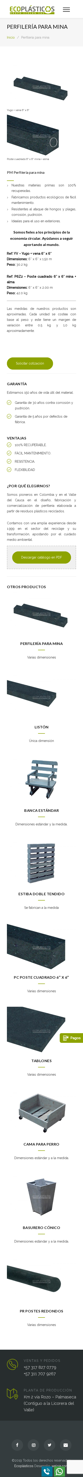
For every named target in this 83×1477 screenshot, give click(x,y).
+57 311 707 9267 (40, 1373)
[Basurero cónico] (41, 1197)
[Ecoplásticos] (36, 9)
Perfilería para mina (41, 643)
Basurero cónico (41, 1227)
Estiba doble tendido (41, 894)
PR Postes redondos (41, 1311)
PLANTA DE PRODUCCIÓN (48, 1390)
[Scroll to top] (75, 1469)
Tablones (41, 1060)
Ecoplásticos (23, 1466)
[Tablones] (41, 1030)
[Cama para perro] (41, 1113)
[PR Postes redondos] (41, 1280)
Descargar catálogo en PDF (41, 557)
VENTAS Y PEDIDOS (42, 1361)
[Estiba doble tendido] (41, 863)
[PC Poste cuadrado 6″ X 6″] (41, 946)
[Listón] (41, 696)
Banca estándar (41, 810)
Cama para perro (41, 1144)
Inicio (11, 37)
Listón (42, 727)
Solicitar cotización (30, 363)
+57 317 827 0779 (40, 1367)
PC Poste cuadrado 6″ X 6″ (41, 977)
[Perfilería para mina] (41, 613)
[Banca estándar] (41, 779)
